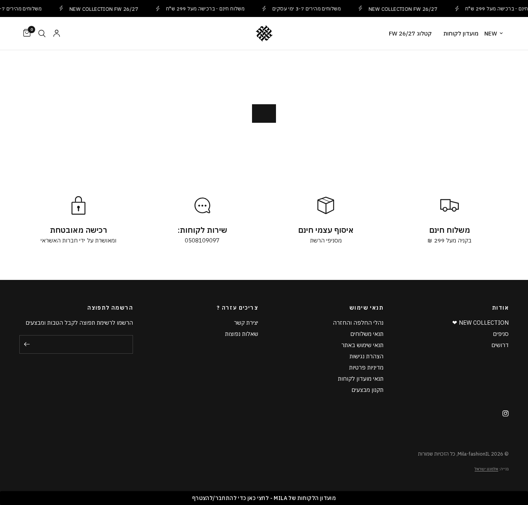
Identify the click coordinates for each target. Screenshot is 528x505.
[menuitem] (496, 33)
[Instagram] (503, 413)
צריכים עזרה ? (237, 307)
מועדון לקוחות (461, 33)
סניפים (501, 333)
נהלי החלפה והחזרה (358, 322)
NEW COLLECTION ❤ (480, 322)
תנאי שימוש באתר (362, 345)
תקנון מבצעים (367, 389)
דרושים (500, 345)
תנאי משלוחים (366, 333)
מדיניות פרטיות (366, 367)
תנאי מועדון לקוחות (360, 378)
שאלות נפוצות (241, 333)
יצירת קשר (246, 322)
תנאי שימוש (366, 307)
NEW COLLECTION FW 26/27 (100, 9)
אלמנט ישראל (486, 468)
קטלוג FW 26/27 (410, 33)
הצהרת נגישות (366, 356)
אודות (500, 307)
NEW (490, 33)
